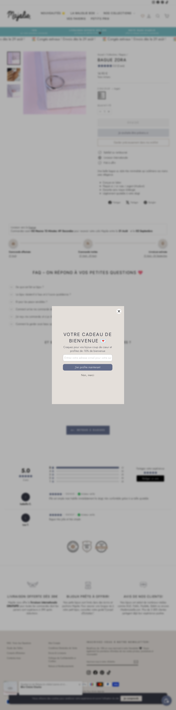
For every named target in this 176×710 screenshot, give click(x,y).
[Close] (119, 311)
